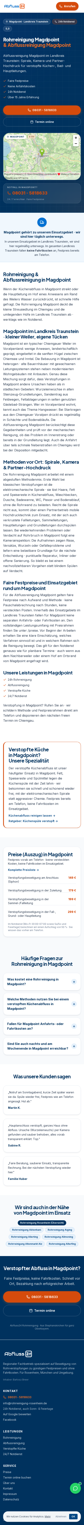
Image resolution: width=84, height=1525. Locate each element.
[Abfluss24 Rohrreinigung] (14, 6)
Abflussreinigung (18, 685)
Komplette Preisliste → (23, 869)
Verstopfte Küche (19, 690)
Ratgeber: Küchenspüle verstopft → (33, 821)
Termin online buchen (17, 1477)
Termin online (44, 121)
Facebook (9, 1419)
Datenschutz (11, 1499)
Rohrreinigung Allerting (24, 1236)
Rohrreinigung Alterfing (62, 1243)
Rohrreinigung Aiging (60, 1229)
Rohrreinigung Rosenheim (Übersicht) (42, 1222)
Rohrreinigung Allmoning (59, 1236)
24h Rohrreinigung (20, 679)
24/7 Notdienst (17, 696)
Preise (7, 1472)
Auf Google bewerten (17, 1414)
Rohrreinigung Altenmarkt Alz (25, 1243)
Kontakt (8, 1488)
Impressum (10, 1494)
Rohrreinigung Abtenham (26, 1229)
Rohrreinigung (12, 1437)
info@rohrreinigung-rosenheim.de (25, 1403)
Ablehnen (60, 1516)
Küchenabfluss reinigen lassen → (32, 815)
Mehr (48, 1516)
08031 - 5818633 (44, 110)
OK (73, 1516)
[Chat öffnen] (75, 1488)
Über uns (9, 1483)
